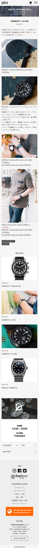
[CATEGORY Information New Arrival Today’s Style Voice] (10, 445)
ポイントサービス (19, 491)
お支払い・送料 (19, 494)
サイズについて (19, 488)
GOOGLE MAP (19, 538)
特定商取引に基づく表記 (20, 500)
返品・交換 (19, 497)
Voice (12, 241)
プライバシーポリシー (19, 504)
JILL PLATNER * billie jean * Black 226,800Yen (16, 165)
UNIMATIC (5, 244)
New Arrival (6, 241)
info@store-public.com (22, 529)
